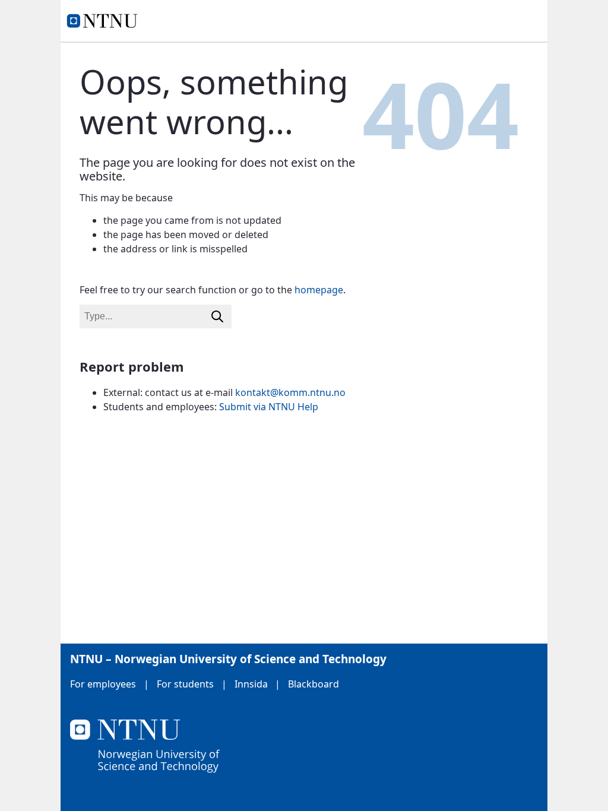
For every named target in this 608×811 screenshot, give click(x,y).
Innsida (251, 683)
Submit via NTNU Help (268, 406)
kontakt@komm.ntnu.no (290, 392)
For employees (103, 683)
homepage (318, 289)
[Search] (217, 316)
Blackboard (313, 683)
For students (185, 683)
